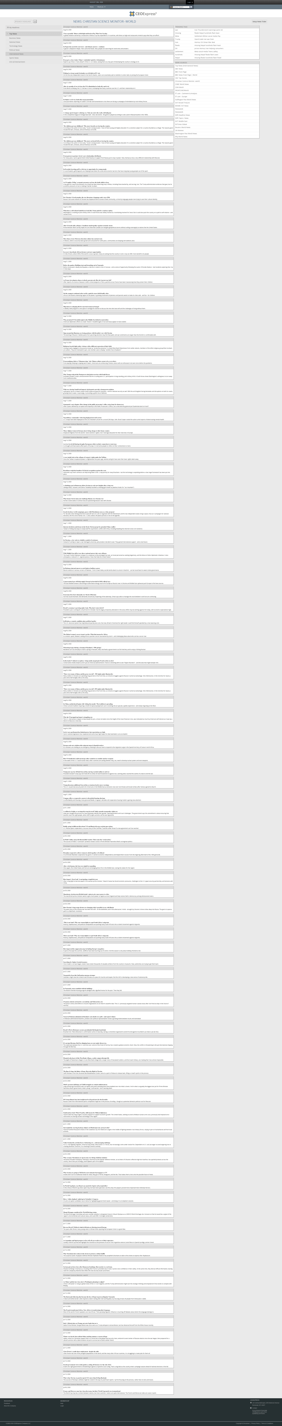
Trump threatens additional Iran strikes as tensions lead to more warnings (86, 785)
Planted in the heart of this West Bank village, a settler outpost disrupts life (86, 1058)
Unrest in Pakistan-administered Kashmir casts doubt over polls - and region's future (89, 1017)
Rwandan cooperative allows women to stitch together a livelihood (83, 853)
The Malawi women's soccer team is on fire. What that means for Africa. (85, 634)
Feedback (7, 1403)
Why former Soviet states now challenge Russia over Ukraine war (83, 499)
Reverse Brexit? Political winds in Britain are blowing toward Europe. (85, 1227)
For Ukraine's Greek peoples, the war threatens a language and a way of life (86, 197)
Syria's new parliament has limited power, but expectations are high (84, 732)
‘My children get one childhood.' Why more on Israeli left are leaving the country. (88, 141)
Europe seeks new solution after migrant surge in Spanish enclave (83, 745)
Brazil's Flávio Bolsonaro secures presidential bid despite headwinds (84, 1030)
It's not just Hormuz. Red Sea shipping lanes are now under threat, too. (85, 1043)
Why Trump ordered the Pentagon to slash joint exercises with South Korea (86, 374)
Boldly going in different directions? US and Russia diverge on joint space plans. (88, 826)
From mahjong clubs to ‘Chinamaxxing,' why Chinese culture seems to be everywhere (89, 361)
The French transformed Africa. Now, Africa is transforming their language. (86, 1310)
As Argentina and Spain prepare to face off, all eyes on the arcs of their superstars (88, 1240)
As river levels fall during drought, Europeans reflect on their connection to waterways (90, 444)
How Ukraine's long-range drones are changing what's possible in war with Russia (88, 907)
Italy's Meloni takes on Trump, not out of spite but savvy (80, 1323)
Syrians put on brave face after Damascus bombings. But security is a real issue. (87, 1267)
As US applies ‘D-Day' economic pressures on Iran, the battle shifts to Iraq (86, 182)
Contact (254, 1408)
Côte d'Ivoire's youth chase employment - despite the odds (81, 1351)
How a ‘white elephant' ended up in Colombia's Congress (80, 1199)
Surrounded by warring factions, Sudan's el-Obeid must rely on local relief (86, 1128)
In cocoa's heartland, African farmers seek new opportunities (82, 252)
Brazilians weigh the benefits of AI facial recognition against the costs (84, 470)
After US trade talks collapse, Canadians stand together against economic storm (87, 225)
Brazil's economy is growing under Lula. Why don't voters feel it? (83, 608)
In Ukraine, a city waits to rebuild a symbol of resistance (80, 540)
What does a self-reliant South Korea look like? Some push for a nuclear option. (88, 210)
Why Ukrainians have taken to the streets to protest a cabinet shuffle (84, 1254)
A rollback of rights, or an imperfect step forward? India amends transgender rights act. (90, 811)
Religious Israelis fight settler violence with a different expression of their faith (87, 346)
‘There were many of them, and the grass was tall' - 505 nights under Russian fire (88, 674)
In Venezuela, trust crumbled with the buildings (77, 988)
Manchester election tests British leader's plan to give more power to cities (86, 894)
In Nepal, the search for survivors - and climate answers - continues (84, 47)
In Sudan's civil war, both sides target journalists (78, 99)
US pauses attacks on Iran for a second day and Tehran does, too (83, 1002)
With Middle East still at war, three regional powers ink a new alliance (85, 553)
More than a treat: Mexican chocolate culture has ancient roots (82, 239)
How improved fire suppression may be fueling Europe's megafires (83, 949)
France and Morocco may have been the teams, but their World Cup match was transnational (92, 1391)
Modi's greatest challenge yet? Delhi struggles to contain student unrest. (85, 1084)
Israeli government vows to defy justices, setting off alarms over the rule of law (87, 1365)
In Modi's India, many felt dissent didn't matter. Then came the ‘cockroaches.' (87, 839)
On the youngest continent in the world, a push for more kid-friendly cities (86, 293)
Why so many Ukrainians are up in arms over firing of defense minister (85, 1158)
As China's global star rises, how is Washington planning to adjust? (84, 1282)
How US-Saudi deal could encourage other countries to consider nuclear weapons (88, 758)
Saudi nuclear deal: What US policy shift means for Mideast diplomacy (85, 1113)
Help (61, 1403)
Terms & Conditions (267, 1423)
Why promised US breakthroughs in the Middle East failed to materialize (86, 320)
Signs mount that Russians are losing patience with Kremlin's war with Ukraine (87, 333)
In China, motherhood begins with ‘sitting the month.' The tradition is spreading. (88, 704)
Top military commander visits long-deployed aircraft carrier (82, 417)
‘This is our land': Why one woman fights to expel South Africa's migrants (86, 922)
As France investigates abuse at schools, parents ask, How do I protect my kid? (87, 280)
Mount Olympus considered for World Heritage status (80, 1212)
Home (92, 7)
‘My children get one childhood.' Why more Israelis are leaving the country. (86, 126)
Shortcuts (100, 7)
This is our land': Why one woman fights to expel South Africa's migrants (86, 936)
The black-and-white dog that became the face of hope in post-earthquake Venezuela (89, 1297)
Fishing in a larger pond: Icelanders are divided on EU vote (81, 73)
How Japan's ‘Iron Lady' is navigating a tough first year (80, 879)
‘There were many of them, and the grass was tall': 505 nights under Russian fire (88, 689)
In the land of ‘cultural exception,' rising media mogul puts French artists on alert (88, 661)
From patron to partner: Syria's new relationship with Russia (82, 156)
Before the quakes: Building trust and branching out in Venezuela (83, 265)
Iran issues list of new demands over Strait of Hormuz (79, 595)
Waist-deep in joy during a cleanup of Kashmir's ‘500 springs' (82, 647)
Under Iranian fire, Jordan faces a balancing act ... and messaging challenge (86, 1143)
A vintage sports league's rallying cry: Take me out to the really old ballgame (87, 113)
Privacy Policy (255, 1423)
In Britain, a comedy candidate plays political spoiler (79, 621)
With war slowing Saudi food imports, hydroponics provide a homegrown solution (88, 389)
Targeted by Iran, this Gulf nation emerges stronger (79, 975)
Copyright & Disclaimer (243, 1423)
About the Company (10, 1406)
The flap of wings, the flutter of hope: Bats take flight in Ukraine (82, 1071)
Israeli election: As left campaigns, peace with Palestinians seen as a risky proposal (88, 512)
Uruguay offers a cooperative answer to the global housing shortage (84, 798)
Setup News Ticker (259, 21)
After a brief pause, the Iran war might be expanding (79, 866)
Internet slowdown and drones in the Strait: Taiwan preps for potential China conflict (89, 527)
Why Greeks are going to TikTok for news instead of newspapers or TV (85, 1173)
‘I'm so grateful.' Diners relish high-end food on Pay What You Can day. (85, 33)
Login (189, 2)
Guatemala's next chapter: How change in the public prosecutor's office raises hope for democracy (93, 404)
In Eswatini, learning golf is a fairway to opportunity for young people (85, 169)
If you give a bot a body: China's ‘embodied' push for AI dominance (84, 60)
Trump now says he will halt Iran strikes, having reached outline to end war (86, 772)
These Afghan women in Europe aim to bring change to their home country (86, 431)
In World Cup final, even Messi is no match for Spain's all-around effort (85, 1186)
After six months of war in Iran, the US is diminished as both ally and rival (86, 86)
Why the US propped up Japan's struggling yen (77, 717)
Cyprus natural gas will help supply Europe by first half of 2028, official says (86, 581)
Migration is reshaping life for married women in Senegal (81, 306)
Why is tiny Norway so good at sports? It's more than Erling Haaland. (85, 1378)
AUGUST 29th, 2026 (96, 2)
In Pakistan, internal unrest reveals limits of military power (81, 568)
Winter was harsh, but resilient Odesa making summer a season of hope (85, 1336)
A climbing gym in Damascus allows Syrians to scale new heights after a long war (88, 485)
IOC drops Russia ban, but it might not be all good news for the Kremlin (85, 1099)
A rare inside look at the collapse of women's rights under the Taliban (84, 457)
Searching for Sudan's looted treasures (75, 962)
